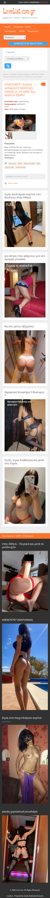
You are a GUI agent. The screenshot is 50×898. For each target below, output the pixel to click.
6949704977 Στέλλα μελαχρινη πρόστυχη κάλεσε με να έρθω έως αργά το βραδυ (20, 89)
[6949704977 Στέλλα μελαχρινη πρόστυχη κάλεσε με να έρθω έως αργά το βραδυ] (20, 122)
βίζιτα (20, 163)
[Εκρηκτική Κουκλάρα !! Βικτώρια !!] (25, 451)
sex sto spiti (9, 167)
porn (38, 163)
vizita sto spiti (20, 167)
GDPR (22, 31)
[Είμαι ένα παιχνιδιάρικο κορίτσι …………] (25, 803)
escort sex (12, 163)
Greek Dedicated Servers (33, 896)
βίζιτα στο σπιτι (29, 163)
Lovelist (10, 896)
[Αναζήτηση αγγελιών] (8, 65)
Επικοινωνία (33, 31)
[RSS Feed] (5, 2)
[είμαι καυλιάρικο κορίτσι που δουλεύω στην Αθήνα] (25, 246)
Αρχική (7, 27)
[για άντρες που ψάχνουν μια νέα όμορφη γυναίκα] (25, 317)
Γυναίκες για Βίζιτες (23, 74)
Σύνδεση (43, 2)
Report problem (13, 183)
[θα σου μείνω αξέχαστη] (25, 383)
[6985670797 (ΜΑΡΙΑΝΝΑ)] (25, 709)
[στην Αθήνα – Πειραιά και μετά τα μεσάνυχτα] (25, 611)
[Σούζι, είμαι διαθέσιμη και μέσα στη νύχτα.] (25, 523)
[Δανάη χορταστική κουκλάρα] (25, 882)
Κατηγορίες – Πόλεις (22, 27)
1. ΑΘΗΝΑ (12, 74)
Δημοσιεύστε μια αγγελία (28, 43)
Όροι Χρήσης (10, 31)
